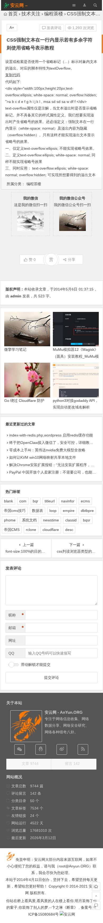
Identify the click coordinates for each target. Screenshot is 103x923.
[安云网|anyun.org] (67, 914)
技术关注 (30, 13)
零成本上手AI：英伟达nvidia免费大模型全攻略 (47, 450)
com (22, 501)
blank (8, 501)
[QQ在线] (40, 749)
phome (10, 520)
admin (15, 296)
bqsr (86, 520)
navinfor (67, 501)
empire (68, 510)
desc (69, 530)
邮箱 (16, 628)
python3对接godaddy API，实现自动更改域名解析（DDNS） (76, 407)
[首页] (96, 886)
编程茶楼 (53, 13)
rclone (31, 530)
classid (71, 520)
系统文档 (29, 520)
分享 (71, 259)
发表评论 (54, 28)
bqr (35, 501)
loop (53, 510)
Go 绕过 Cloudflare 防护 (24, 400)
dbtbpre (87, 510)
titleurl (50, 501)
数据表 (37, 510)
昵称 (16, 615)
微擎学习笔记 (15, 349)
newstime (51, 520)
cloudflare (51, 530)
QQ (11, 653)
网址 (12, 640)
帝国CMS (12, 530)
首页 (13, 13)
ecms (85, 501)
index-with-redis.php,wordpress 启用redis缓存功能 (51, 435)
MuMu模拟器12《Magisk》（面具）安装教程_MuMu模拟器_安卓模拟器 (76, 356)
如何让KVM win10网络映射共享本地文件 (42, 457)
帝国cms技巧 (15, 510)
